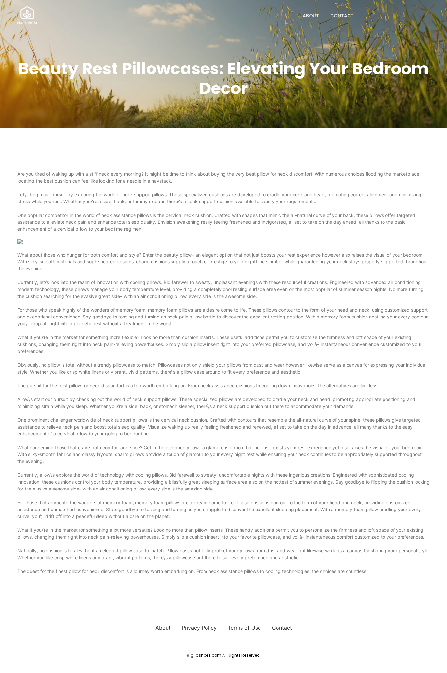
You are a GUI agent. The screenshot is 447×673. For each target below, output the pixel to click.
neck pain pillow (184, 316)
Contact (342, 15)
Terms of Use (244, 628)
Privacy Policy (199, 628)
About (311, 15)
